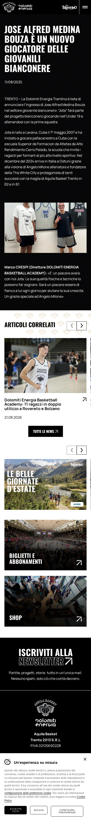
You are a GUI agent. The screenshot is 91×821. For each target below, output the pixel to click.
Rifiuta (39, 810)
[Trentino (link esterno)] (69, 7)
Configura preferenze (67, 811)
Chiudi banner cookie (85, 759)
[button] (84, 7)
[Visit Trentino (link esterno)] (45, 484)
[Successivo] (82, 325)
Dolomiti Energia (25, 7)
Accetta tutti (16, 810)
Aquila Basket (9, 7)
